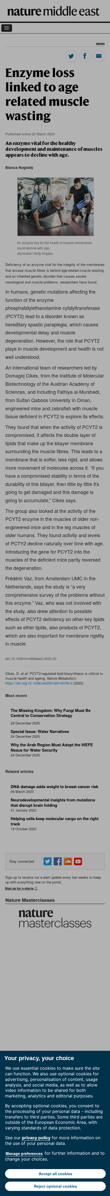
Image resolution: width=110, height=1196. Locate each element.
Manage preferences (24, 1153)
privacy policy (36, 1137)
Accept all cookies (55, 1173)
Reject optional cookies (55, 1186)
